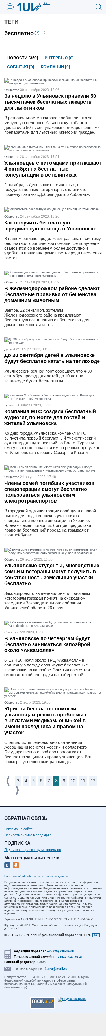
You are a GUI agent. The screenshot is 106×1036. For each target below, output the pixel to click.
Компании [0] (55, 67)
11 (83, 780)
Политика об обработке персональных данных (36, 876)
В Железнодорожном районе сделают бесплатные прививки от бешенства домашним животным (52, 294)
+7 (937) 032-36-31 (69, 956)
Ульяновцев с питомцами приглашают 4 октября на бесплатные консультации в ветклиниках (52, 169)
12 (93, 780)
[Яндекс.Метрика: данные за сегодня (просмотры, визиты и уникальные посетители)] (72, 999)
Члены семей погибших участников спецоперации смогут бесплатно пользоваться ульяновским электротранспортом (49, 492)
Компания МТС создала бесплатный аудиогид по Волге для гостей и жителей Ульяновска (50, 417)
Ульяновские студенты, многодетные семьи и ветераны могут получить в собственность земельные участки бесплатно (51, 574)
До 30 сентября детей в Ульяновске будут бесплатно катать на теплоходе (52, 358)
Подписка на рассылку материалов (32, 850)
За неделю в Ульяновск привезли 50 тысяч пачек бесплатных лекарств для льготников (50, 102)
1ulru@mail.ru (56, 969)
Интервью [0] (59, 58)
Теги (11, 22)
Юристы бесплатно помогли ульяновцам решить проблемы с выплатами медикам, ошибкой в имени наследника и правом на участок (46, 720)
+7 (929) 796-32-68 (60, 951)
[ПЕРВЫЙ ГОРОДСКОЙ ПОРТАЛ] (32, 7)
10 (72, 780)
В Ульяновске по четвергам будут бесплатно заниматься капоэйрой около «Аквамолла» (47, 644)
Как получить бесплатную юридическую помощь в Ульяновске (50, 226)
